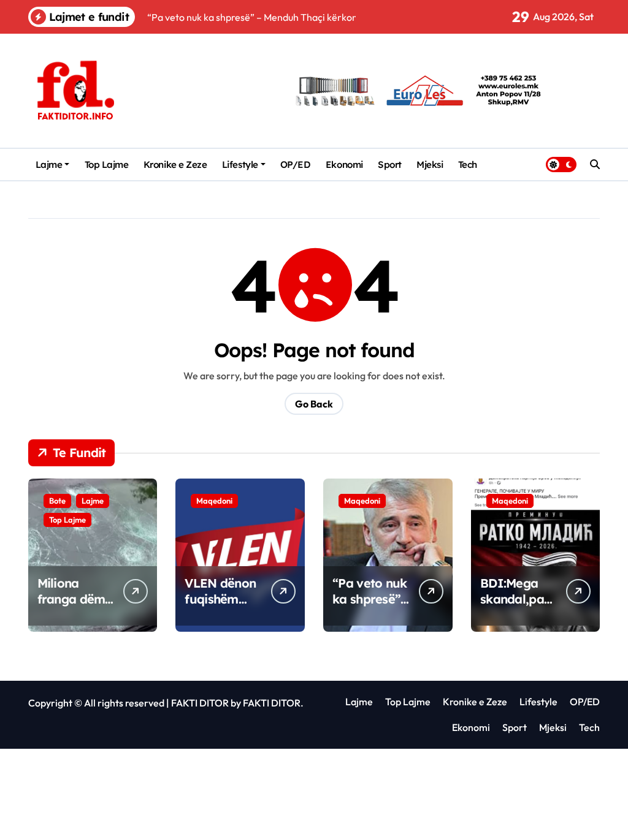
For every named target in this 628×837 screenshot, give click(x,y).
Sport (390, 164)
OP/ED (295, 164)
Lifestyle (240, 164)
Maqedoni (214, 501)
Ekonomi (344, 164)
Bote (57, 501)
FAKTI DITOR (200, 703)
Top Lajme (107, 164)
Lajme (49, 164)
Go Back (314, 404)
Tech (467, 164)
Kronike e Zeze (175, 164)
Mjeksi (429, 164)
